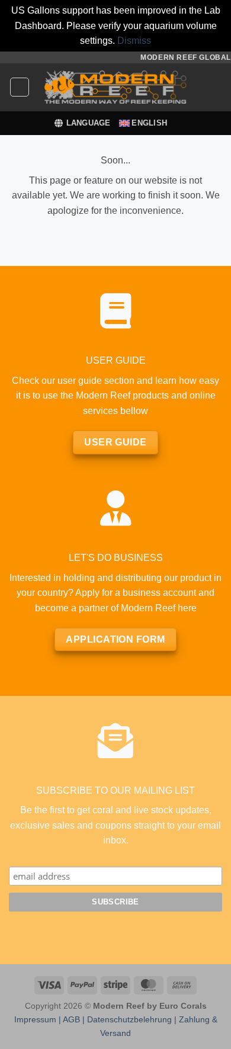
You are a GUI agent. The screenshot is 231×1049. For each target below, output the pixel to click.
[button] (19, 87)
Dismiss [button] (134, 41)
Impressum (35, 1019)
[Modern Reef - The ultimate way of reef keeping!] (115, 87)
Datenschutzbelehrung (129, 1019)
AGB (71, 1019)
